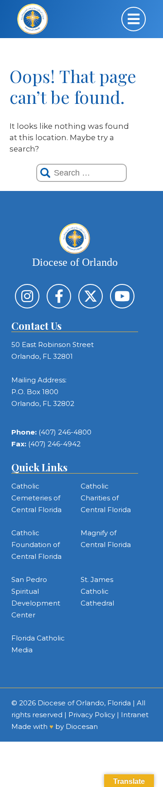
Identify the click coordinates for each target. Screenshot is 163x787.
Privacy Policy (91, 714)
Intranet (135, 714)
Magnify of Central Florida (106, 538)
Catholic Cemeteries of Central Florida (36, 498)
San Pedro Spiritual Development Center (35, 597)
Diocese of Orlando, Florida (84, 703)
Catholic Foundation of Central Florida (36, 544)
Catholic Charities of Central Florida (106, 498)
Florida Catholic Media (38, 644)
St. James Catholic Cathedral (97, 591)
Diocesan (82, 726)
